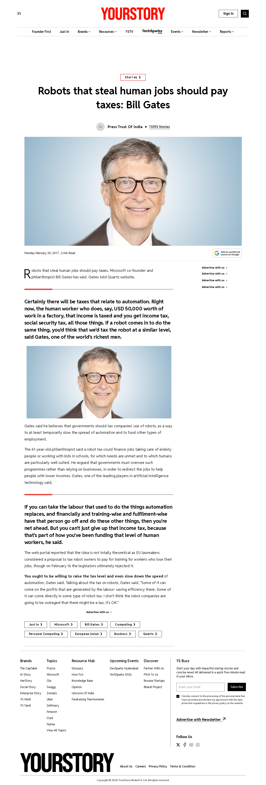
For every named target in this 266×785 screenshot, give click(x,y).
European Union (87, 634)
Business (120, 634)
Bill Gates (92, 624)
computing (123, 624)
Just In (34, 624)
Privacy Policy (158, 766)
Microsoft (61, 624)
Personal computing (44, 634)
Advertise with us (97, 612)
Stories (131, 77)
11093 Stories (159, 127)
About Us (126, 766)
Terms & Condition (182, 766)
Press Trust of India (125, 127)
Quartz (148, 634)
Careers (140, 766)
